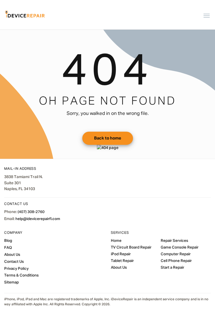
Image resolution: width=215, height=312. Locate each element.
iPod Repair (121, 254)
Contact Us (14, 262)
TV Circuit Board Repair (131, 247)
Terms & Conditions (21, 275)
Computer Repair (176, 254)
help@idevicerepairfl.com (37, 219)
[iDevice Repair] (25, 14)
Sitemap (11, 282)
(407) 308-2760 (31, 212)
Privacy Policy (16, 269)
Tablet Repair (122, 261)
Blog (8, 241)
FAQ (8, 248)
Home (116, 241)
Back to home (107, 138)
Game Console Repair (179, 247)
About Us (12, 255)
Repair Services (174, 241)
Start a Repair (172, 268)
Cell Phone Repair (176, 261)
